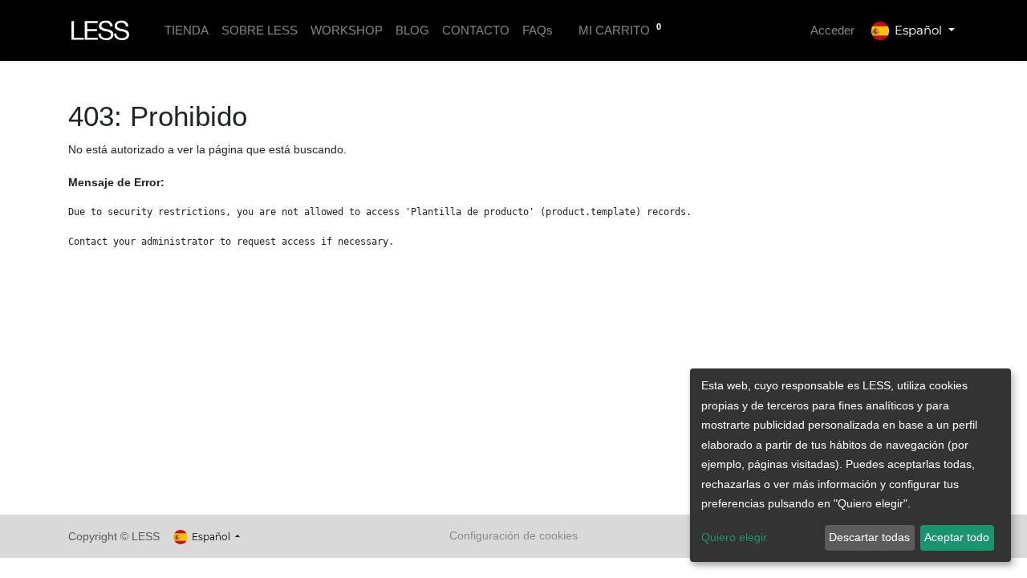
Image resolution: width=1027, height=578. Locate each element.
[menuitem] (186, 31)
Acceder (832, 30)
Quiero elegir (734, 537)
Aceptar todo (956, 537)
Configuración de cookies (513, 535)
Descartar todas (869, 537)
